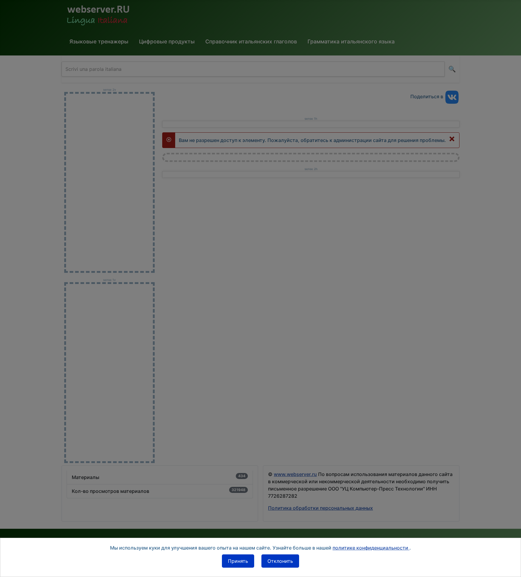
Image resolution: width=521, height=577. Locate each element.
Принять (238, 561)
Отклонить (280, 561)
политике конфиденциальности (371, 548)
